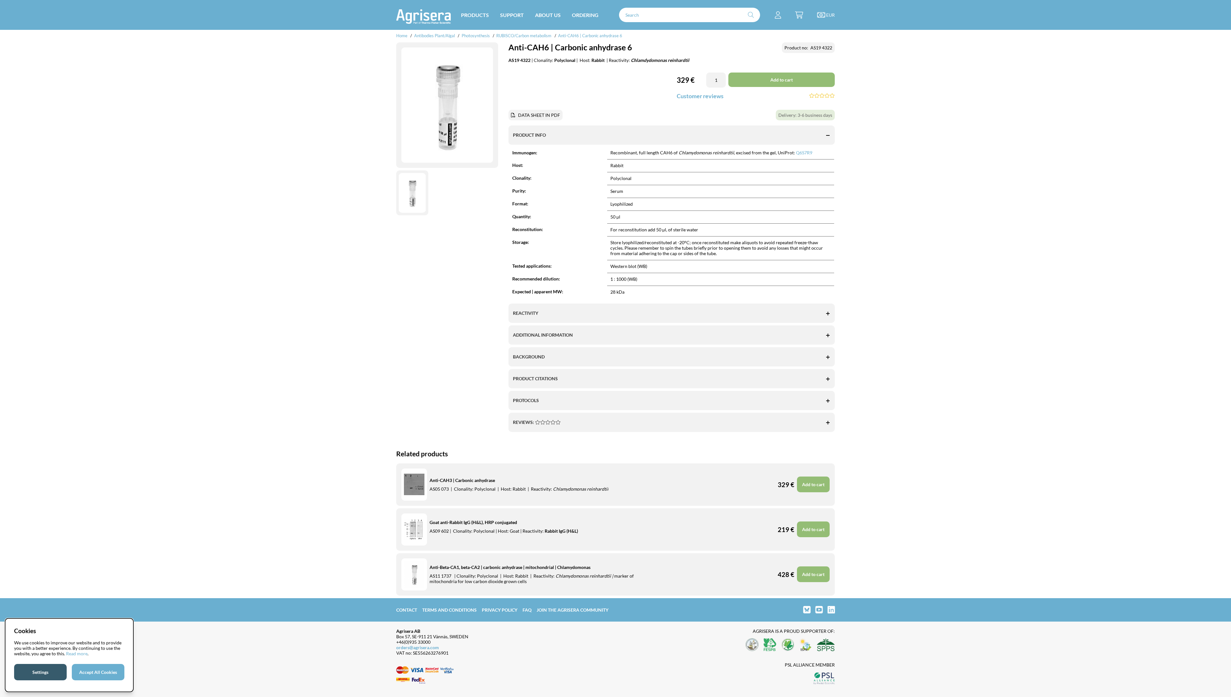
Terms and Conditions (449, 610)
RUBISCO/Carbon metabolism (523, 35)
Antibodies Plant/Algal (435, 35)
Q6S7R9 (804, 152)
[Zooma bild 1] (447, 105)
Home (401, 35)
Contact (406, 610)
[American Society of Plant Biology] (752, 645)
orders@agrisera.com (417, 647)
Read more (77, 653)
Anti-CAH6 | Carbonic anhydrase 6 (590, 35)
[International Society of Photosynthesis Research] (806, 645)
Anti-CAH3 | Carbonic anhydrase (462, 480)
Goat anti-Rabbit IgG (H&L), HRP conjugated (473, 522)
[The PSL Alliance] (824, 679)
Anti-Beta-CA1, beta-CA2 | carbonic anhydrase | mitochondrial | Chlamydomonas (510, 567)
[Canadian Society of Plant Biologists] (788, 645)
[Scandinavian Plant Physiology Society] (826, 645)
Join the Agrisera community (572, 610)
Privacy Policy (499, 610)
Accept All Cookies (98, 672)
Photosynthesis (476, 35)
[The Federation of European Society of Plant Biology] (770, 645)
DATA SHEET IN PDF (539, 115)
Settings (40, 672)
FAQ (527, 610)
